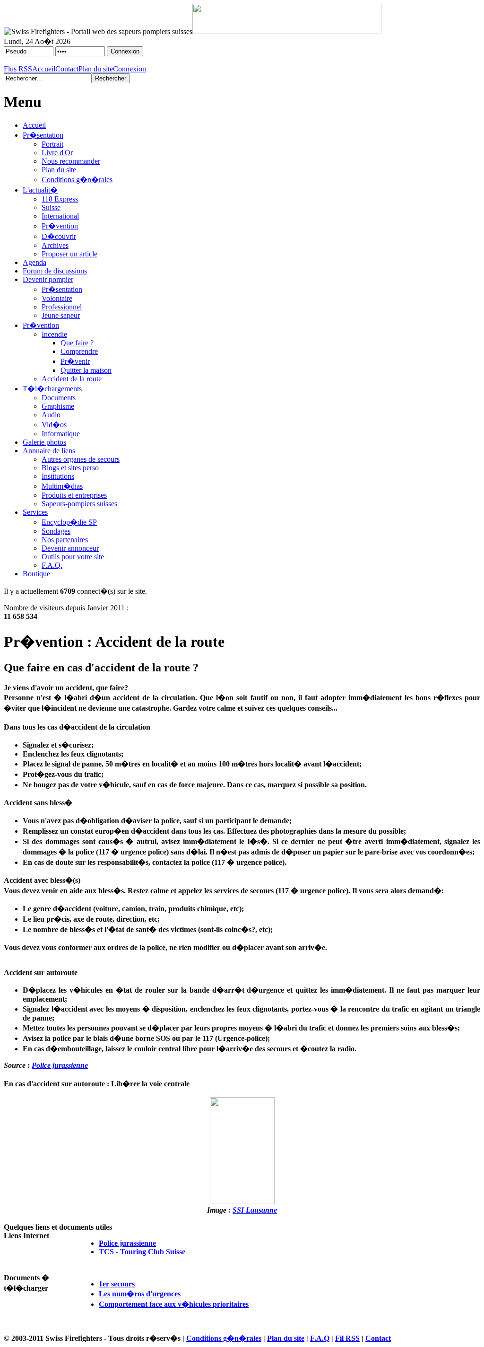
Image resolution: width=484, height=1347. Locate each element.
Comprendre (79, 351)
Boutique (36, 574)
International (60, 216)
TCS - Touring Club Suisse (142, 1252)
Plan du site (95, 69)
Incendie (54, 334)
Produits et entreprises (74, 495)
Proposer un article (69, 254)
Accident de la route (72, 379)
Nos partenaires (65, 540)
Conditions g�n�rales (77, 180)
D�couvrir (59, 236)
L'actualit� (40, 190)
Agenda (34, 262)
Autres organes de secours (81, 459)
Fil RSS (347, 1338)
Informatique (61, 434)
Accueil (43, 69)
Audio (51, 415)
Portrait (52, 144)
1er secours (117, 1284)
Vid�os (54, 425)
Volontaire (57, 298)
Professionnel (62, 307)
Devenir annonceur (70, 548)
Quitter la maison (86, 370)
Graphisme (58, 406)
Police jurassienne (60, 1065)
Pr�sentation (43, 135)
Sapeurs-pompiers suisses (79, 504)
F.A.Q (319, 1338)
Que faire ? (77, 343)
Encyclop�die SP (69, 522)
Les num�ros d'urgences (140, 1294)
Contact (66, 69)
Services (35, 512)
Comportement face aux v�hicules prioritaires (174, 1304)
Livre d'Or (57, 153)
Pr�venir (75, 361)
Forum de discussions (55, 271)
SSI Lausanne (255, 1210)
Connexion (129, 69)
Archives (55, 245)
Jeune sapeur (61, 315)
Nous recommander (71, 161)
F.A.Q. (52, 565)
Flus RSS (18, 69)
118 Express (60, 199)
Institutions (58, 476)
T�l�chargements (52, 389)
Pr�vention (60, 226)
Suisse (51, 207)
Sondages (56, 531)
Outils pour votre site (73, 557)
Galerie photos (44, 442)
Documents (59, 398)
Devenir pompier (48, 279)
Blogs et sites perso (70, 468)
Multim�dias (62, 486)
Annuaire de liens (49, 451)
